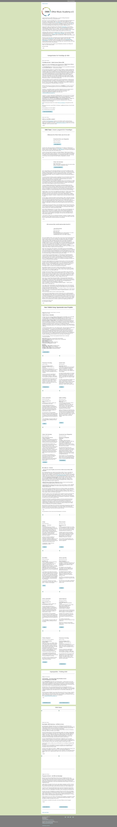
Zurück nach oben (45, 812)
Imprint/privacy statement (46, 825)
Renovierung (51, 38)
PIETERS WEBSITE (58, 167)
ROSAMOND (62, 460)
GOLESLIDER (45, 352)
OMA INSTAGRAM (63, 806)
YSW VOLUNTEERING (47, 111)
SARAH (61, 627)
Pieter (60, 22)
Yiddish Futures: (59, 33)
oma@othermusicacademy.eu (61, 122)
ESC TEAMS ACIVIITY (64, 702)
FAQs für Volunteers (61, 102)
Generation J (60, 148)
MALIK (61, 422)
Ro (56, 22)
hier (70, 30)
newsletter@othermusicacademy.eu (47, 823)
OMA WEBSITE (46, 806)
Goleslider (62, 149)
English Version (45, 3)
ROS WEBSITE (57, 144)
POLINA (44, 662)
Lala (71, 23)
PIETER (44, 462)
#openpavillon (64, 26)
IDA (44, 585)
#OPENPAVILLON (46, 702)
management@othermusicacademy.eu (48, 819)
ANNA (44, 423)
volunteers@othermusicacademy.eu (48, 92)
